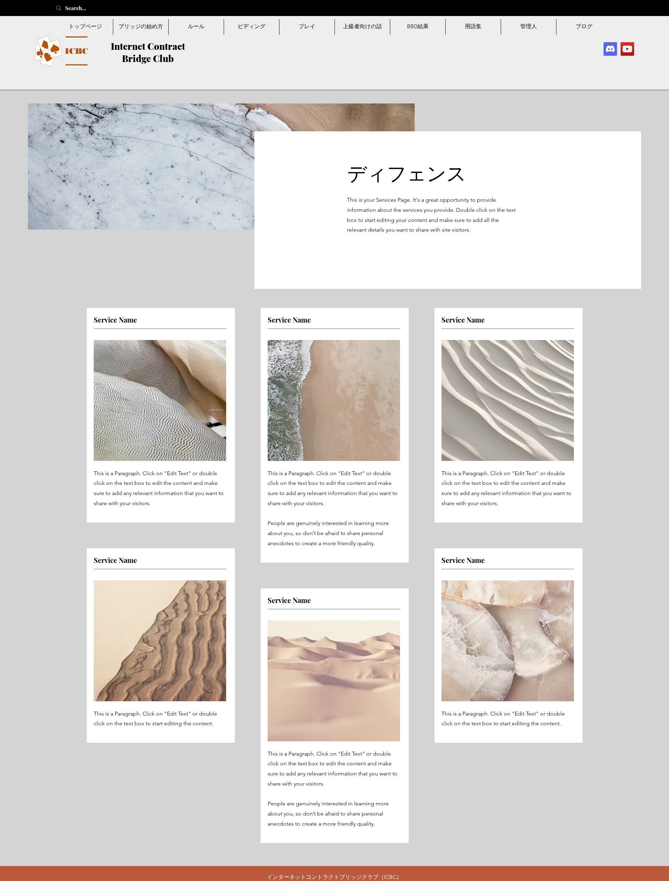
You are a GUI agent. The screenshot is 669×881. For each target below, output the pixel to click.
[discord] (610, 49)
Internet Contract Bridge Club (148, 52)
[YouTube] (627, 49)
